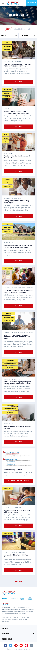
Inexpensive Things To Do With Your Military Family (16, 556)
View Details (18, 82)
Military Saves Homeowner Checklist (18, 481)
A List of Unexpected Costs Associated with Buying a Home (17, 511)
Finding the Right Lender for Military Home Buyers (16, 201)
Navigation (5, 634)
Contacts (5, 628)
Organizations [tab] (19, 29)
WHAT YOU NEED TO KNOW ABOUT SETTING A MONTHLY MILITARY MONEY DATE (17, 337)
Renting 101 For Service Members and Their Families (17, 157)
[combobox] (11, 35)
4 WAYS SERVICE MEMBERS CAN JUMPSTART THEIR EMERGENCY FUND (16, 112)
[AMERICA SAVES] (12, 3)
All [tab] (29, 29)
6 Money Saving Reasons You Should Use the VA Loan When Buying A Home (18, 246)
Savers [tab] (8, 29)
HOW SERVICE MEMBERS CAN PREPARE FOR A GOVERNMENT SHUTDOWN (17, 65)
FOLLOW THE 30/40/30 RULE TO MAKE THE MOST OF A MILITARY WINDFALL (18, 291)
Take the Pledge (31, 3)
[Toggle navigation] (3, 3)
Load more (18, 581)
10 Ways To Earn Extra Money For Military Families (18, 427)
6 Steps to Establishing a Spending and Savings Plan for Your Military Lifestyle (17, 383)
